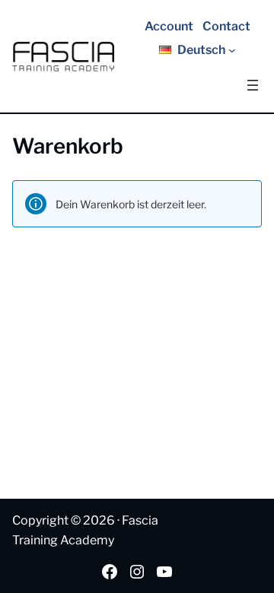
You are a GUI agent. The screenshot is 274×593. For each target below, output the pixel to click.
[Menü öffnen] (253, 85)
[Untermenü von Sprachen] (232, 50)
